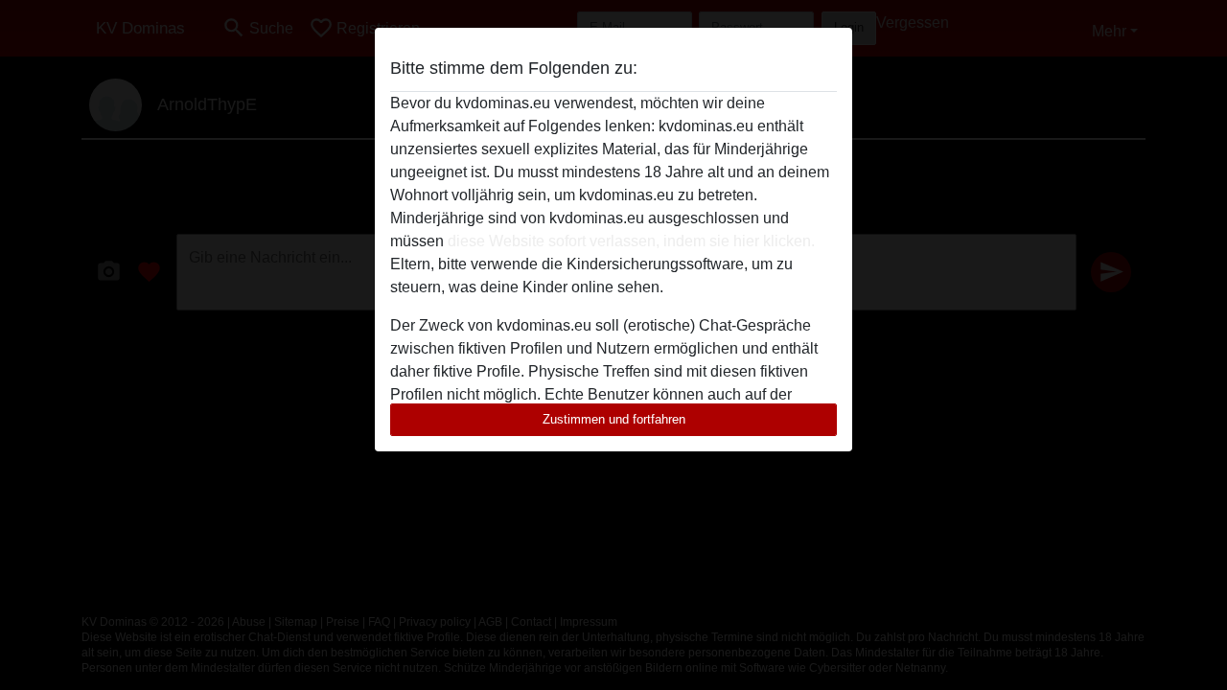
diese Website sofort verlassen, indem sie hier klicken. (631, 241)
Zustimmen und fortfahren (614, 419)
